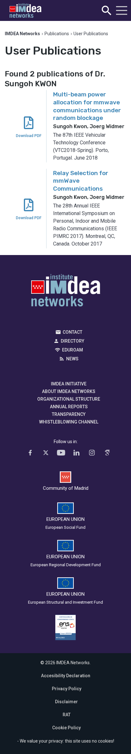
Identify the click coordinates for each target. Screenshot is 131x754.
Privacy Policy (66, 688)
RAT (67, 714)
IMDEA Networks (65, 292)
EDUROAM (72, 349)
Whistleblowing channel (68, 421)
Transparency (69, 414)
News (72, 358)
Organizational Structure (68, 399)
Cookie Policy (66, 727)
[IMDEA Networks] (25, 10)
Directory (72, 341)
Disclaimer (66, 701)
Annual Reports (69, 406)
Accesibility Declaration (65, 675)
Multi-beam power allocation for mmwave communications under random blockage (87, 106)
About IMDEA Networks (68, 391)
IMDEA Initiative (68, 383)
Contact (72, 332)
